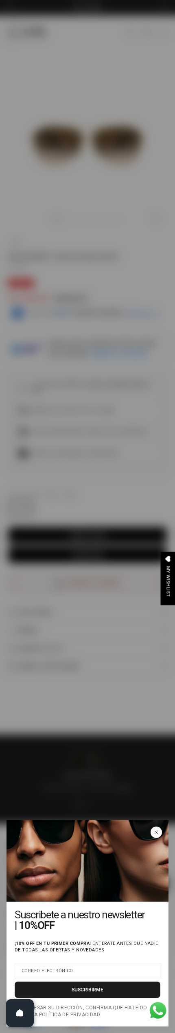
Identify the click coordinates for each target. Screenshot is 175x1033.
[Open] (20, 1013)
